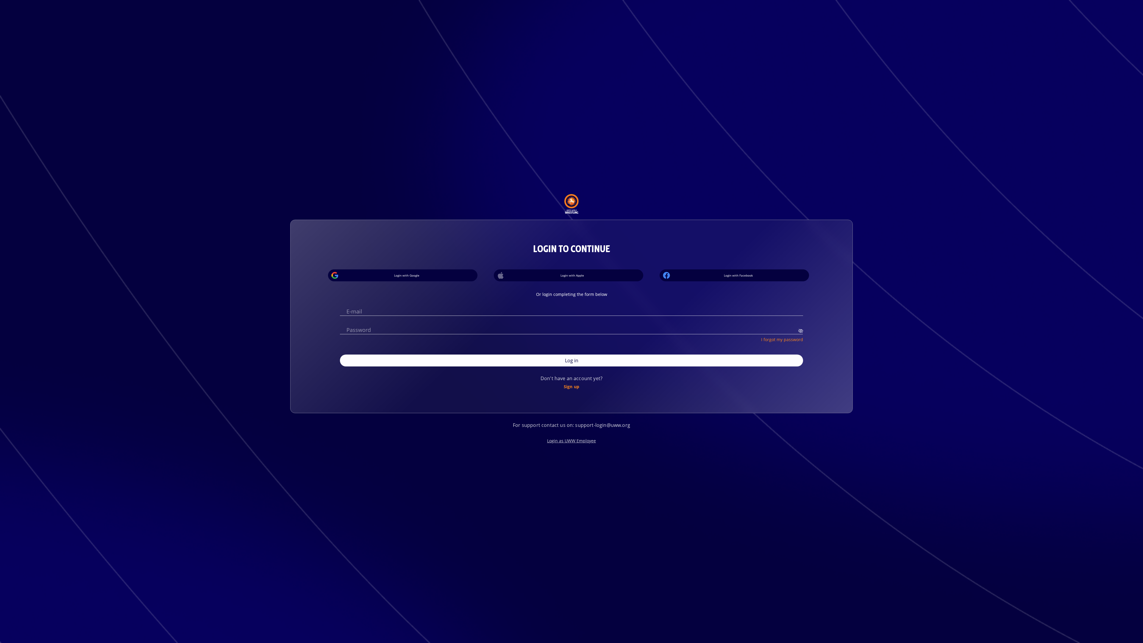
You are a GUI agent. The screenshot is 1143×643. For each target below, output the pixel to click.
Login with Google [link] (406, 275)
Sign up (571, 386)
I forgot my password (782, 339)
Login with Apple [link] (572, 275)
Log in (571, 360)
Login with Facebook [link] (738, 275)
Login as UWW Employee (571, 441)
